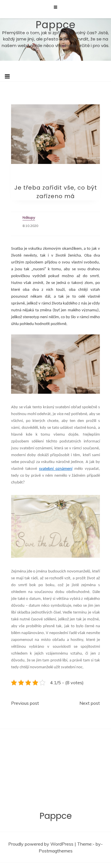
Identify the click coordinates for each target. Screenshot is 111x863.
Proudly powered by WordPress (41, 844)
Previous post (25, 703)
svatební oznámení (55, 469)
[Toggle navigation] (7, 76)
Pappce (56, 25)
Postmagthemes (56, 851)
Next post (89, 703)
